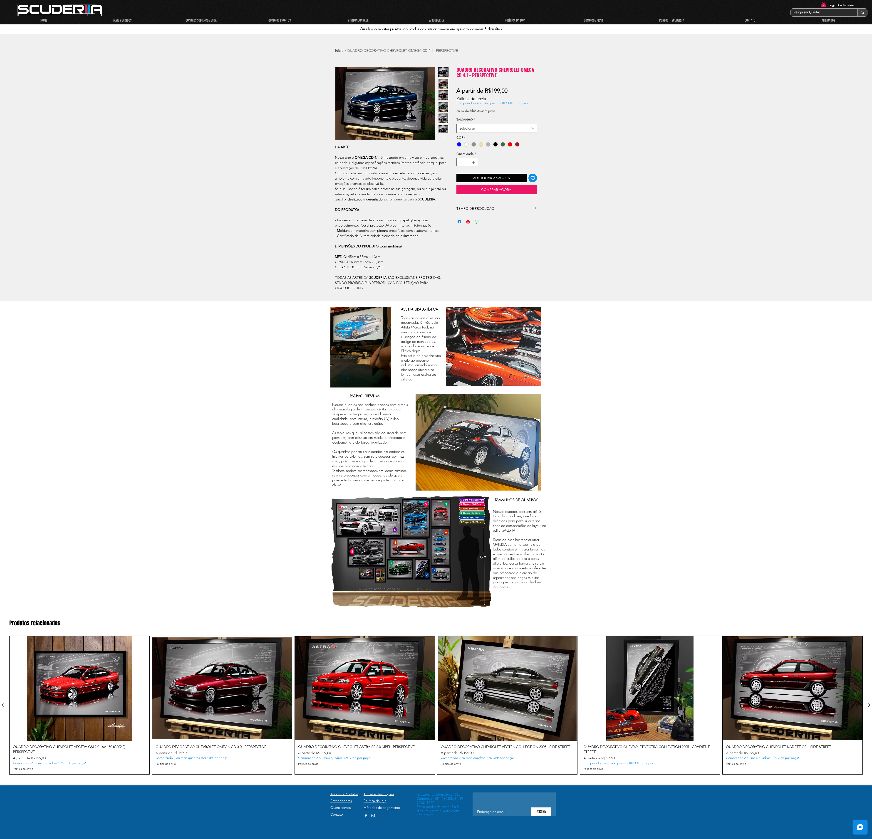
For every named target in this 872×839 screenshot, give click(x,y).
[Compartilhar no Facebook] (459, 222)
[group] (436, 705)
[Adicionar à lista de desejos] (532, 178)
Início (339, 50)
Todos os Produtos (344, 794)
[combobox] (496, 128)
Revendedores (341, 801)
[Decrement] (460, 162)
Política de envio (471, 98)
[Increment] (474, 162)
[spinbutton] (467, 162)
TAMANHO (465, 120)
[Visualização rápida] (79, 688)
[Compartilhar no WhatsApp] (476, 222)
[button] (823, 4)
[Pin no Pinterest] (468, 222)
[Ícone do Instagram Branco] (373, 815)
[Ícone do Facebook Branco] (366, 815)
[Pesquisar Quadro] (862, 12)
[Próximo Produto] (869, 705)
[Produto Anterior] (2, 705)
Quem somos (340, 807)
